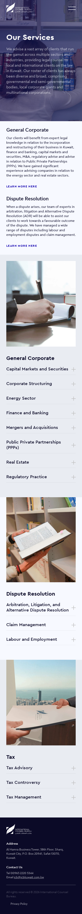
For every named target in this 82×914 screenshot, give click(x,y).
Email (25, 877)
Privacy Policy (19, 904)
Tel (19, 873)
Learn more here (21, 186)
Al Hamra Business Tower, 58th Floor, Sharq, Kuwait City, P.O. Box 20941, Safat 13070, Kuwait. (35, 854)
